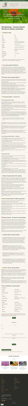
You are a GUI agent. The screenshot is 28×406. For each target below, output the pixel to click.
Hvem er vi (2, 387)
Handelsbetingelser (16, 387)
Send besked (14, 335)
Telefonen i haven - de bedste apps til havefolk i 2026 (22, 368)
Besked (2, 328)
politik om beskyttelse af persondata (18, 337)
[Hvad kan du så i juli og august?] (5, 363)
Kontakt (15, 383)
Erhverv (2, 388)
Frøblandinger (3, 380)
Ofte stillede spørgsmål (17, 381)
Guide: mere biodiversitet (17, 382)
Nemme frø (2, 382)
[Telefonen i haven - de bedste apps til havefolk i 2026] (23, 363)
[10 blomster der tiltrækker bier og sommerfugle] (14, 363)
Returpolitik (15, 388)
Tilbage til (14, 344)
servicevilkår (25, 337)
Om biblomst (13, 6)
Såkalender (15, 380)
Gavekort (2, 383)
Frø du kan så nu (3, 381)
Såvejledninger (14, 12)
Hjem (11, 12)
